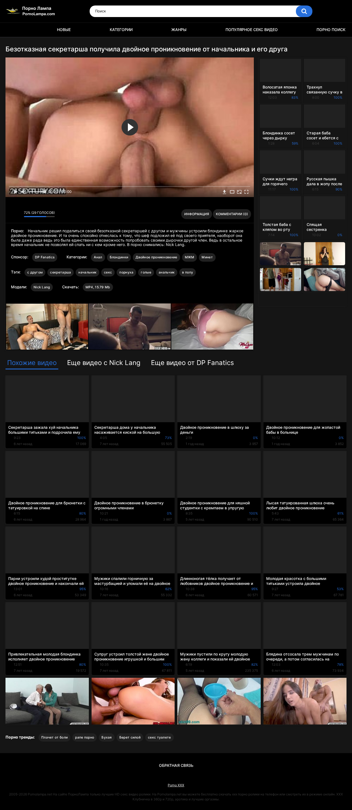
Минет (207, 257)
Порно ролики (12, 30)
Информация (196, 214)
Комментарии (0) (232, 214)
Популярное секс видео (252, 29)
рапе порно (84, 737)
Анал (98, 257)
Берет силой (130, 737)
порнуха (126, 272)
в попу (187, 272)
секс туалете (159, 737)
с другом (35, 272)
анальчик (167, 272)
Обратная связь (176, 765)
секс (108, 272)
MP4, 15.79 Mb (98, 287)
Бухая (106, 737)
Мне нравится (11, 214)
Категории (121, 29)
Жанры (178, 29)
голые (146, 272)
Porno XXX (176, 785)
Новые (64, 29)
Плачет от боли (54, 737)
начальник (87, 272)
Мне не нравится (18, 214)
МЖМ (189, 257)
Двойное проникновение (156, 257)
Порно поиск (331, 29)
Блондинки (119, 257)
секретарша (60, 272)
